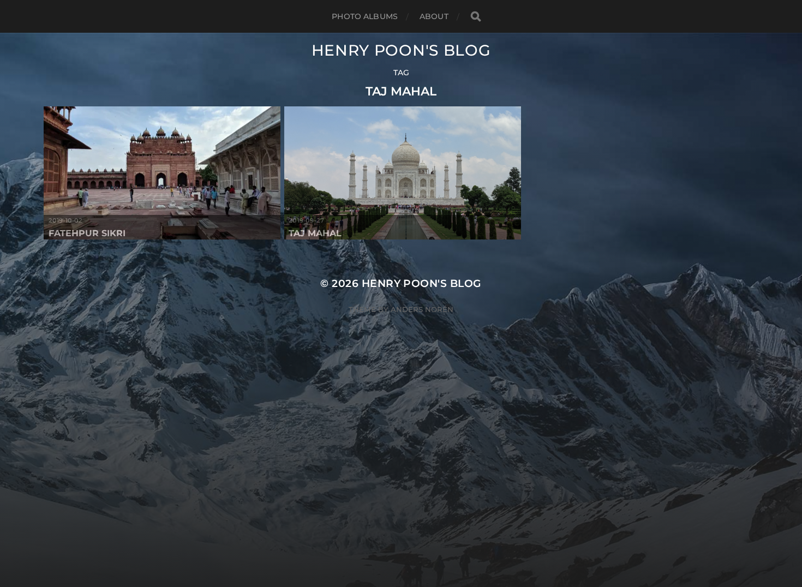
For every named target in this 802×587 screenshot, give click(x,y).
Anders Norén (422, 309)
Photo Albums (365, 16)
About (434, 16)
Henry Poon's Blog (401, 50)
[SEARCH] (475, 16)
